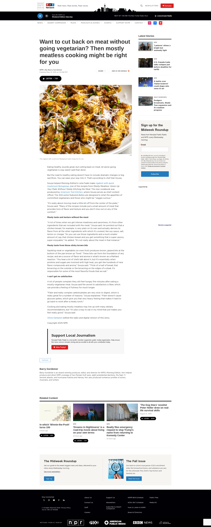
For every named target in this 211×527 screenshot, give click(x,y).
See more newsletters (52, 471)
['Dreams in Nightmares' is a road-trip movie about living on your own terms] (88, 412)
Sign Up (49, 479)
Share (100, 71)
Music (73, 23)
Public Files (154, 498)
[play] (40, 16)
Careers (87, 512)
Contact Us (88, 503)
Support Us (110, 498)
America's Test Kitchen (71, 192)
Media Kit (153, 503)
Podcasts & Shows (90, 23)
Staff (86, 507)
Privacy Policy (66, 508)
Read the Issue (134, 479)
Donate (168, 6)
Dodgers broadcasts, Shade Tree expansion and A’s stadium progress (162, 105)
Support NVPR (123, 23)
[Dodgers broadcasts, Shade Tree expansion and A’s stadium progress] (145, 101)
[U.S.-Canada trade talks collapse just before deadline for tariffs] (145, 63)
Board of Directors (135, 512)
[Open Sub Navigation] (44, 23)
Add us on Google (119, 71)
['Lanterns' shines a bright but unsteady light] (145, 46)
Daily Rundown (160, 97)
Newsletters (151, 6)
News (40, 23)
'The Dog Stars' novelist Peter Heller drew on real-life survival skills (154, 408)
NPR (155, 42)
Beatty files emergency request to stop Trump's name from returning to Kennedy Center (120, 431)
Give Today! (61, 347)
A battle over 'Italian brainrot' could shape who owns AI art (161, 85)
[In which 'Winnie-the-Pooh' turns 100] (55, 412)
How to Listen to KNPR (137, 507)
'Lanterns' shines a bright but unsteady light (162, 47)
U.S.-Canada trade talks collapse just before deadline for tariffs (162, 66)
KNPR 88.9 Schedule (135, 498)
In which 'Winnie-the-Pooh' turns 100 (55, 426)
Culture (45, 360)
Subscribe (155, 174)
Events (107, 23)
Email (143, 145)
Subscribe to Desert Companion (113, 508)
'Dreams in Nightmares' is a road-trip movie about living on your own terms (88, 430)
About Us (88, 498)
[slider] (50, 16)
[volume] (47, 16)
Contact (139, 23)
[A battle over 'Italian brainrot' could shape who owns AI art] (145, 82)
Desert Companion (56, 23)
